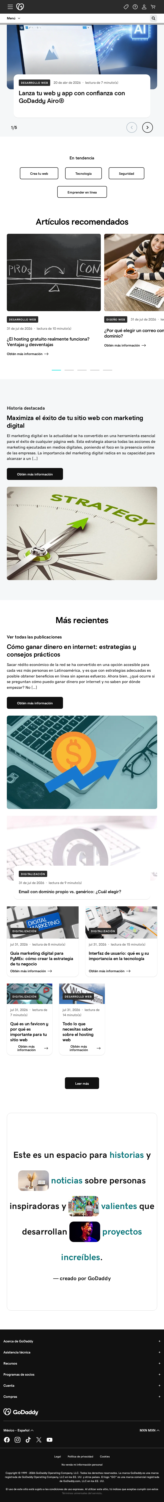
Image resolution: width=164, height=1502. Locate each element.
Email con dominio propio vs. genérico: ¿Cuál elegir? (70, 891)
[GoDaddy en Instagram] (17, 1442)
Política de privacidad (80, 1456)
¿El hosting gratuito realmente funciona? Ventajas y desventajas (48, 341)
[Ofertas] (126, 7)
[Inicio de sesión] (144, 7)
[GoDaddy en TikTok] (28, 1442)
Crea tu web (39, 173)
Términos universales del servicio (81, 1493)
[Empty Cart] (153, 7)
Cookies (105, 1456)
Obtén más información (24, 354)
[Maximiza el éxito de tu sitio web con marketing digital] (82, 533)
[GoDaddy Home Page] (21, 1412)
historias (127, 1155)
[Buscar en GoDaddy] (153, 18)
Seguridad (126, 173)
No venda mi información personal (82, 1464)
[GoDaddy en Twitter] (38, 1442)
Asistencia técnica (16, 1352)
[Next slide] (147, 127)
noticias (67, 1180)
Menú (11, 18)
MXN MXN (147, 1430)
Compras (10, 1396)
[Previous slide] (131, 127)
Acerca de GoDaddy (18, 1341)
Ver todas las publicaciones (34, 636)
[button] (56, 370)
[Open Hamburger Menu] (8, 7)
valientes (119, 1206)
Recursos (10, 1363)
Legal (57, 1456)
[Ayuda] (135, 7)
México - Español (16, 1430)
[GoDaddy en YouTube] (49, 1442)
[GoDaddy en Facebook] (6, 1442)
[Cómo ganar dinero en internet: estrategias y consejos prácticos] (82, 762)
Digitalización (33, 874)
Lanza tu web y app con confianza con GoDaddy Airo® (72, 97)
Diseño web (115, 319)
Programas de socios (18, 1374)
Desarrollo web (34, 82)
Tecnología (83, 173)
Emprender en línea (82, 192)
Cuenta (8, 1385)
